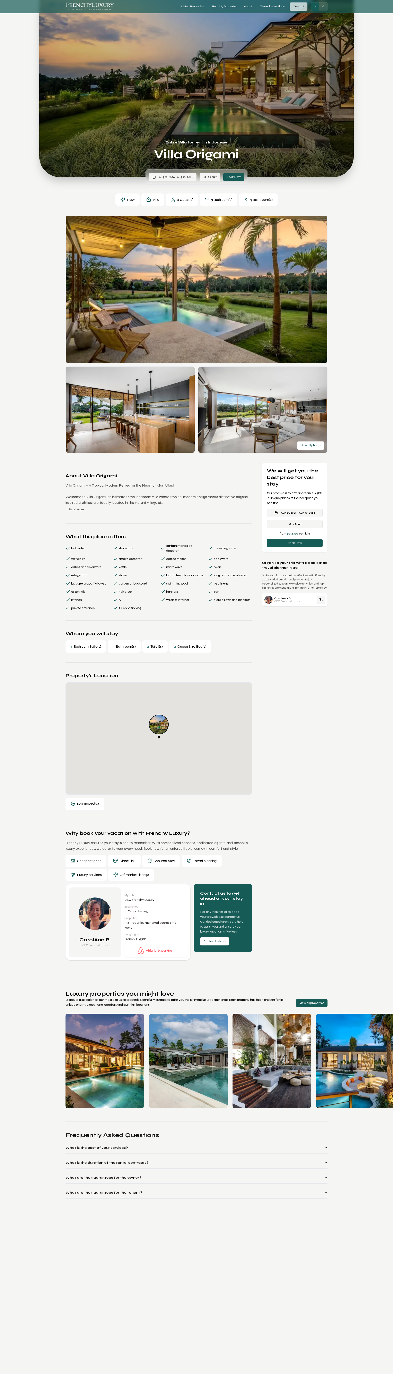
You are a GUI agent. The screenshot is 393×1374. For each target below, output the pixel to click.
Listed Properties (192, 6)
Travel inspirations (272, 6)
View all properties (311, 1003)
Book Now (234, 177)
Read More (76, 509)
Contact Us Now (214, 941)
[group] (319, 6)
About (248, 6)
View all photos (310, 445)
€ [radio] (323, 6)
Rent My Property (224, 6)
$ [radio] (315, 6)
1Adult (212, 177)
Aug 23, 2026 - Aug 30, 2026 (176, 177)
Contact (298, 6)
